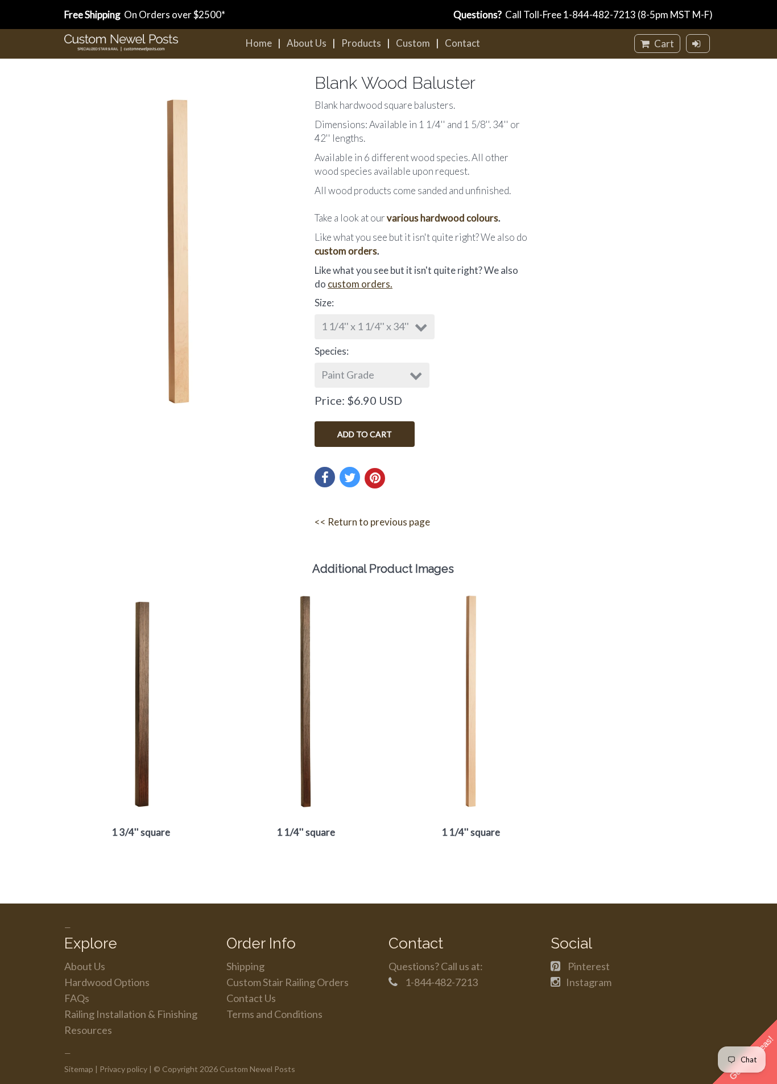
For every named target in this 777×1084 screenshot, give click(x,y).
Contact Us (251, 998)
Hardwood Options (107, 982)
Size (323, 303)
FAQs (76, 998)
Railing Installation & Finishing (130, 1014)
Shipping (245, 966)
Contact (462, 43)
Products (361, 43)
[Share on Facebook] (325, 477)
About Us (306, 43)
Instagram (588, 982)
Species (330, 351)
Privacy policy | (126, 1069)
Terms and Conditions (274, 1014)
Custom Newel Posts (257, 1069)
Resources (88, 1030)
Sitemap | (81, 1069)
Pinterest (589, 966)
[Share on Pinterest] (375, 478)
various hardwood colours (442, 218)
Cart (663, 44)
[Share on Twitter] (350, 477)
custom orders (346, 251)
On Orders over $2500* (144, 14)
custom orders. (360, 284)
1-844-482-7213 (599, 14)
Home (259, 43)
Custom (413, 43)
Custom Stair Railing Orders (287, 982)
